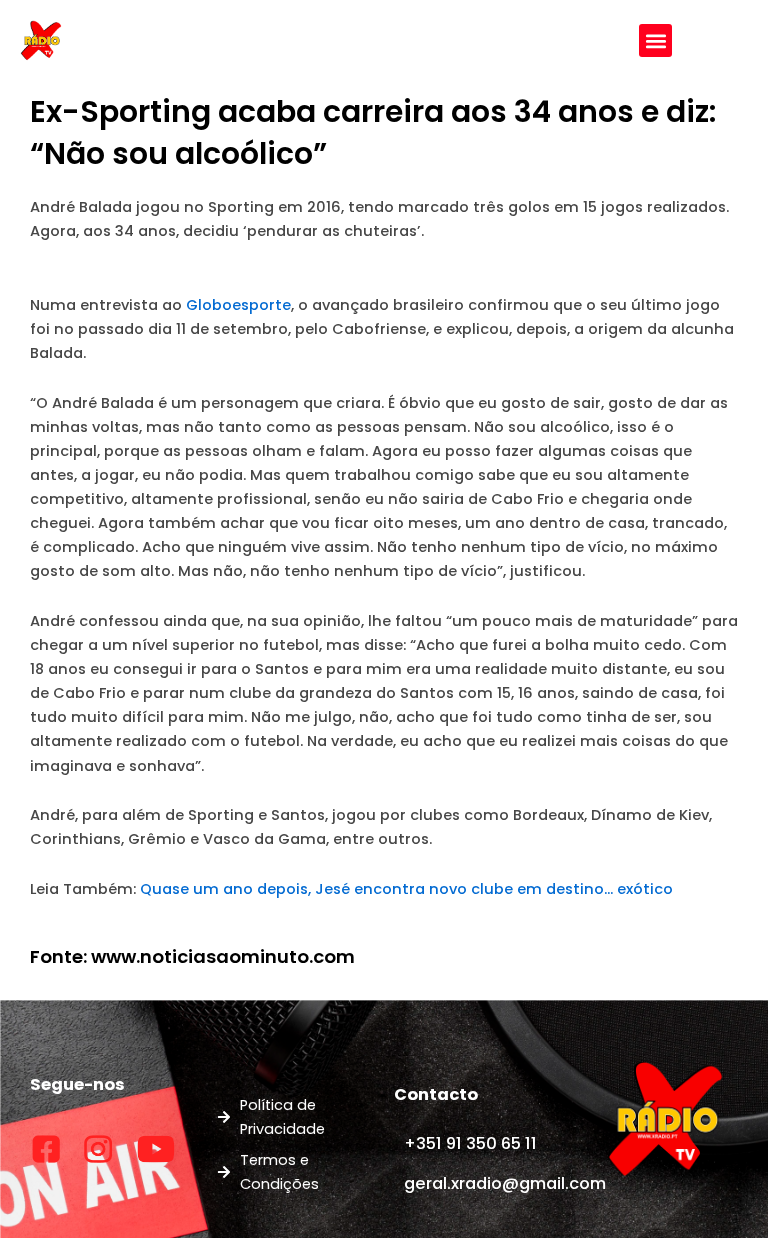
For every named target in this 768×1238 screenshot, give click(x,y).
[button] (655, 40)
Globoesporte (238, 305)
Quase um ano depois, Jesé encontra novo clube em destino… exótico (406, 889)
